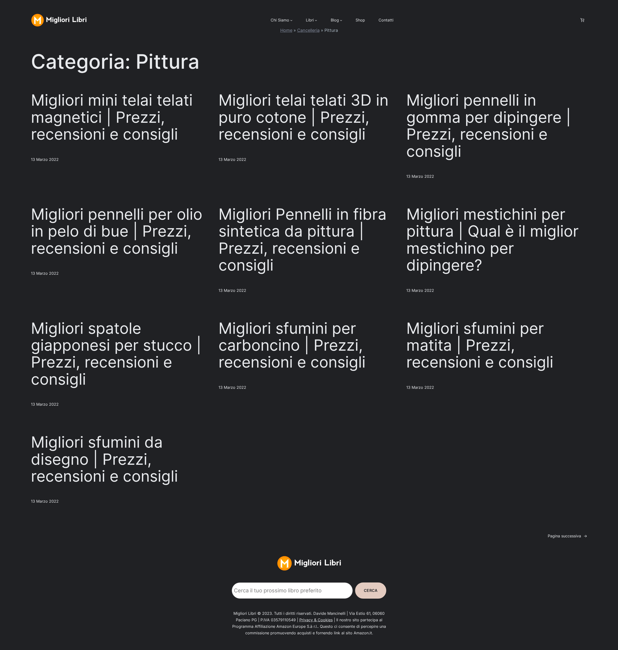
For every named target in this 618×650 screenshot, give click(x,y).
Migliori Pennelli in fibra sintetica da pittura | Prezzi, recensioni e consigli (302, 240)
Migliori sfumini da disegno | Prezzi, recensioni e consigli (104, 459)
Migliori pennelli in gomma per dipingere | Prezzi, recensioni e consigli (488, 125)
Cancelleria (308, 30)
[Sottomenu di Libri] (316, 20)
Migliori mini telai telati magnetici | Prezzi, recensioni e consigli (112, 117)
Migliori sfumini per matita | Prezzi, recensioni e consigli (479, 345)
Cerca (371, 590)
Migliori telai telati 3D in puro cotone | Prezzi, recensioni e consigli (303, 117)
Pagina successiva (567, 536)
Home (286, 30)
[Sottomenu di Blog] (341, 20)
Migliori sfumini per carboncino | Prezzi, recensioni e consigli (291, 345)
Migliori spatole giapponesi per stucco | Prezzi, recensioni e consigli (116, 354)
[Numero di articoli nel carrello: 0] (582, 20)
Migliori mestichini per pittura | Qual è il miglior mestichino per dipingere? (492, 240)
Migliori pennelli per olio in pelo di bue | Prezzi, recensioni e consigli (116, 231)
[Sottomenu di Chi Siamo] (291, 20)
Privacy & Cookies (316, 619)
